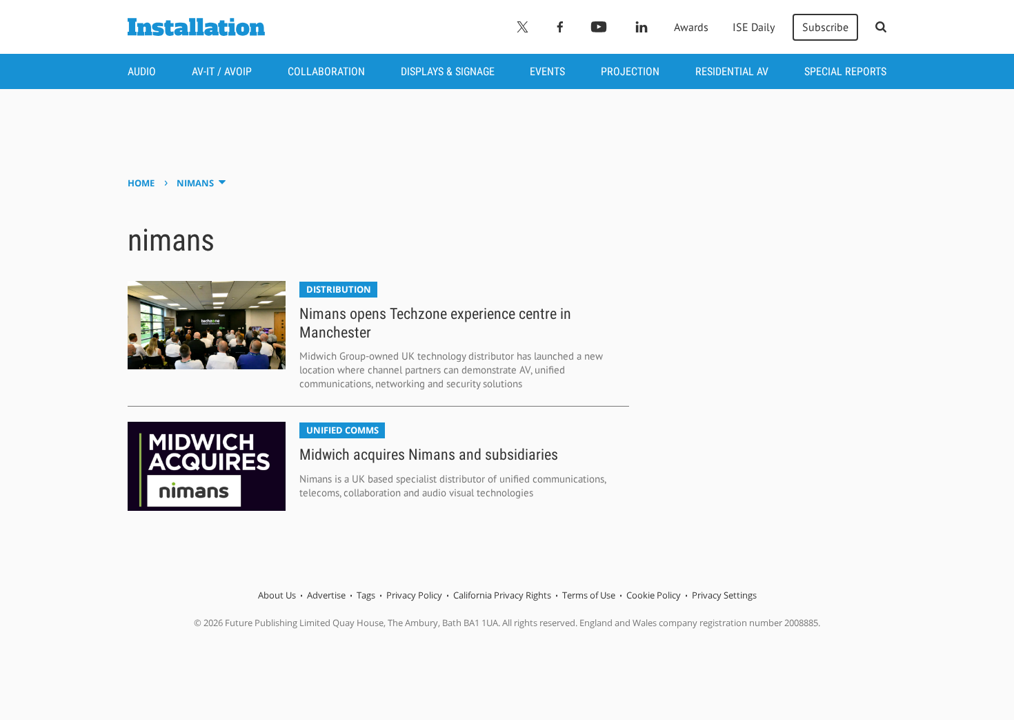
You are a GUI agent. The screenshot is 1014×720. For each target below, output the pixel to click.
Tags (366, 595)
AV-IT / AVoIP (222, 71)
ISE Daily (754, 27)
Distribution (338, 289)
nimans (195, 183)
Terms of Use (588, 595)
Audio (142, 71)
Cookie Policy (653, 595)
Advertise (326, 595)
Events (547, 71)
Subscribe (825, 27)
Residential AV (731, 71)
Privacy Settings (724, 595)
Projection (630, 71)
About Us (277, 595)
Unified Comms (342, 430)
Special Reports (845, 71)
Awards (691, 27)
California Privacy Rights (502, 595)
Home (141, 183)
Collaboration (326, 71)
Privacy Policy (414, 595)
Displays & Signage (448, 71)
